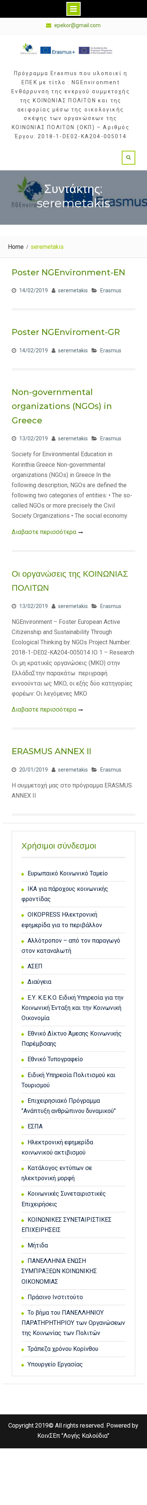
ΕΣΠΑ (35, 1126)
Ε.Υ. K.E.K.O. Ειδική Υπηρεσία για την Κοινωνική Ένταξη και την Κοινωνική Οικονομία (72, 1008)
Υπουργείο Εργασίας (55, 1364)
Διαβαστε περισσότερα (44, 532)
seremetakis (73, 290)
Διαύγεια (39, 981)
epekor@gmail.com (77, 25)
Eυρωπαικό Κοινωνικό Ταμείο (68, 873)
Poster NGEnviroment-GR (66, 332)
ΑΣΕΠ (35, 966)
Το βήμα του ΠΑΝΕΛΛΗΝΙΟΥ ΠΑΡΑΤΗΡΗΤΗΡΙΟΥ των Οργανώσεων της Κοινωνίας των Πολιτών (73, 1323)
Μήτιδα (38, 1245)
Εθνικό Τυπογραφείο (55, 1059)
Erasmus (110, 290)
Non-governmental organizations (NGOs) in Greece (62, 406)
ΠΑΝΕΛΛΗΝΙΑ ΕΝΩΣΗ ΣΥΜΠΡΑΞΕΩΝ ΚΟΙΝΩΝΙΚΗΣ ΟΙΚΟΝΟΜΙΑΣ (59, 1271)
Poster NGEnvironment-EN (68, 272)
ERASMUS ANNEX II (51, 751)
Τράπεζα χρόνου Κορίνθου (63, 1348)
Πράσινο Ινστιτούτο (55, 1297)
